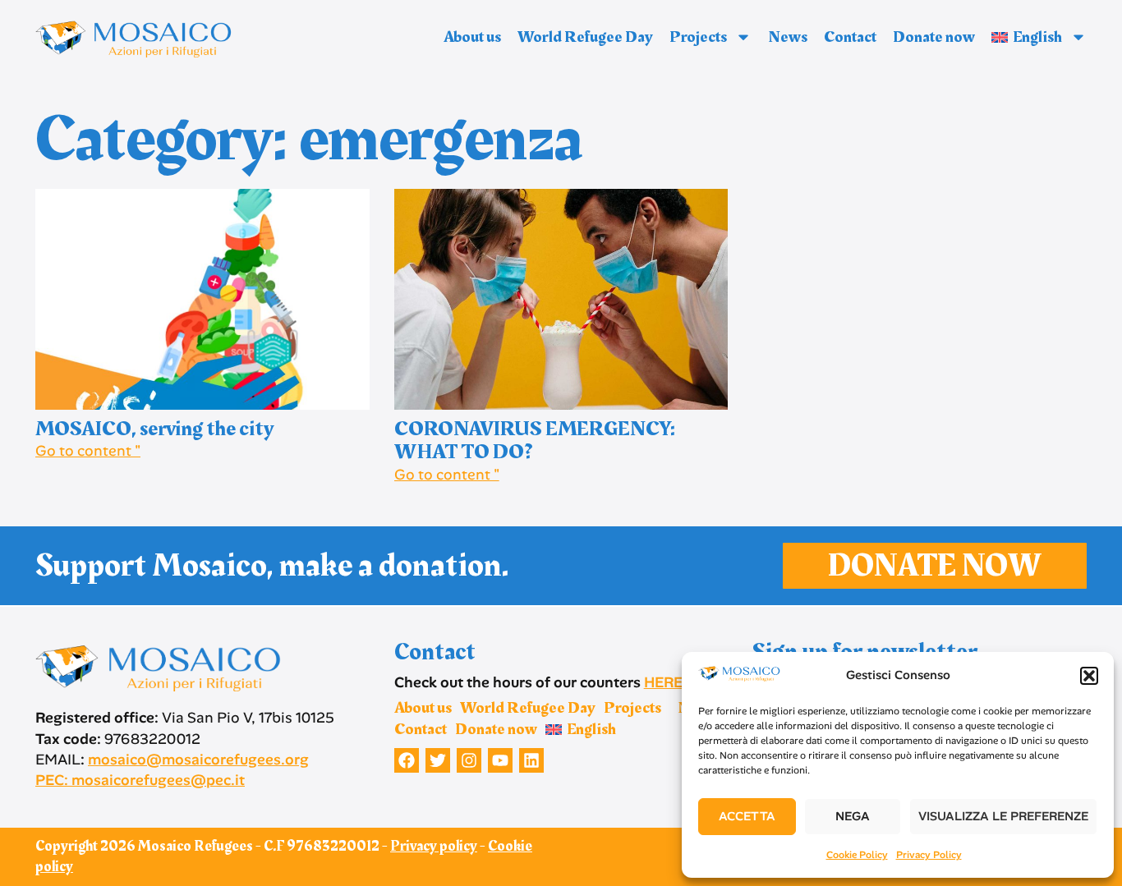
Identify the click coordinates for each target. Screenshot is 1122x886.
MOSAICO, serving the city (154, 429)
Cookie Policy (857, 854)
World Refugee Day (585, 37)
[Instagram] (469, 760)
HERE (663, 682)
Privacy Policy (929, 854)
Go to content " (87, 451)
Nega (852, 816)
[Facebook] (406, 760)
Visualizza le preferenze (1003, 816)
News (787, 37)
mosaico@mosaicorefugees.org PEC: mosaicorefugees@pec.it (172, 770)
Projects (698, 37)
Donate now (934, 37)
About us (472, 37)
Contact (850, 37)
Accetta (747, 816)
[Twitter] (437, 760)
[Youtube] (500, 760)
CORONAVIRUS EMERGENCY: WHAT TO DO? (534, 441)
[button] (1089, 676)
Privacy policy (433, 846)
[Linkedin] (531, 760)
